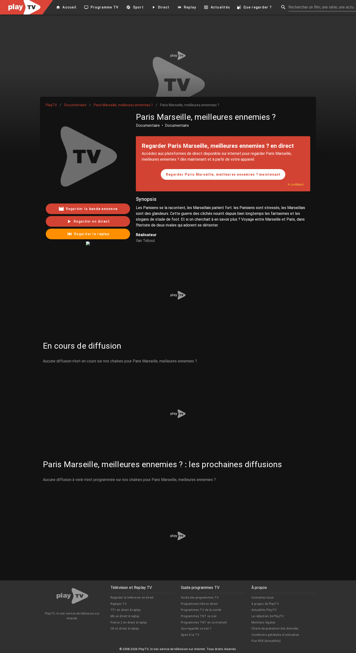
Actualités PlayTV (264, 610)
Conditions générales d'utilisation (275, 635)
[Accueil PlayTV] (72, 596)
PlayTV (51, 105)
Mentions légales (263, 622)
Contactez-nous (262, 597)
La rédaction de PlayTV (267, 616)
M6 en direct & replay (124, 616)
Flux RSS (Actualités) (266, 641)
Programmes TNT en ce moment (204, 622)
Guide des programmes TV (200, 597)
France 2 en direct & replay (128, 622)
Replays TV (118, 604)
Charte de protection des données (275, 628)
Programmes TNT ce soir (199, 616)
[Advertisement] (178, 56)
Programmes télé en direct (199, 604)
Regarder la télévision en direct (132, 597)
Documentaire (75, 105)
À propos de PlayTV (265, 604)
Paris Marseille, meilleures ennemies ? (123, 105)
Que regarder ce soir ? (196, 628)
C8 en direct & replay (124, 628)
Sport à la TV (190, 635)
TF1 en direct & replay (125, 610)
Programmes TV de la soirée (201, 610)
